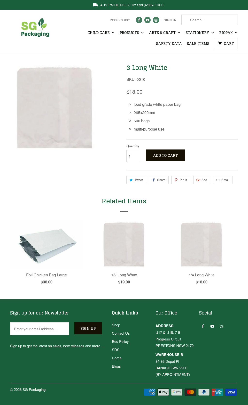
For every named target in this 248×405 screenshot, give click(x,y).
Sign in (170, 20)
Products (130, 33)
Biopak (226, 33)
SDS (115, 349)
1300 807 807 (119, 20)
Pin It (183, 179)
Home (117, 357)
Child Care (99, 33)
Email (225, 179)
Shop (116, 324)
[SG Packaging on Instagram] (156, 20)
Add (204, 179)
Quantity (132, 146)
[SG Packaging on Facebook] (139, 20)
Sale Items (198, 44)
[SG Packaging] (36, 31)
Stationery (198, 33)
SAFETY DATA (169, 44)
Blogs (116, 366)
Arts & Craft (163, 33)
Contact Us (121, 333)
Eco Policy (120, 341)
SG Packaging (34, 389)
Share (161, 179)
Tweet (139, 179)
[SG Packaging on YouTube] (147, 20)
